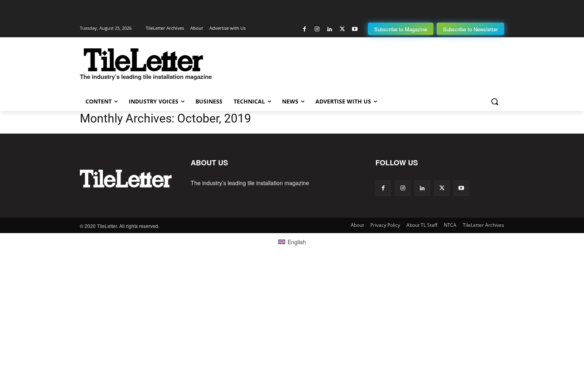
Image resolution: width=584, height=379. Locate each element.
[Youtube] (354, 29)
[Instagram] (317, 29)
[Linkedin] (329, 29)
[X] (342, 29)
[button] (494, 101)
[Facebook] (304, 29)
